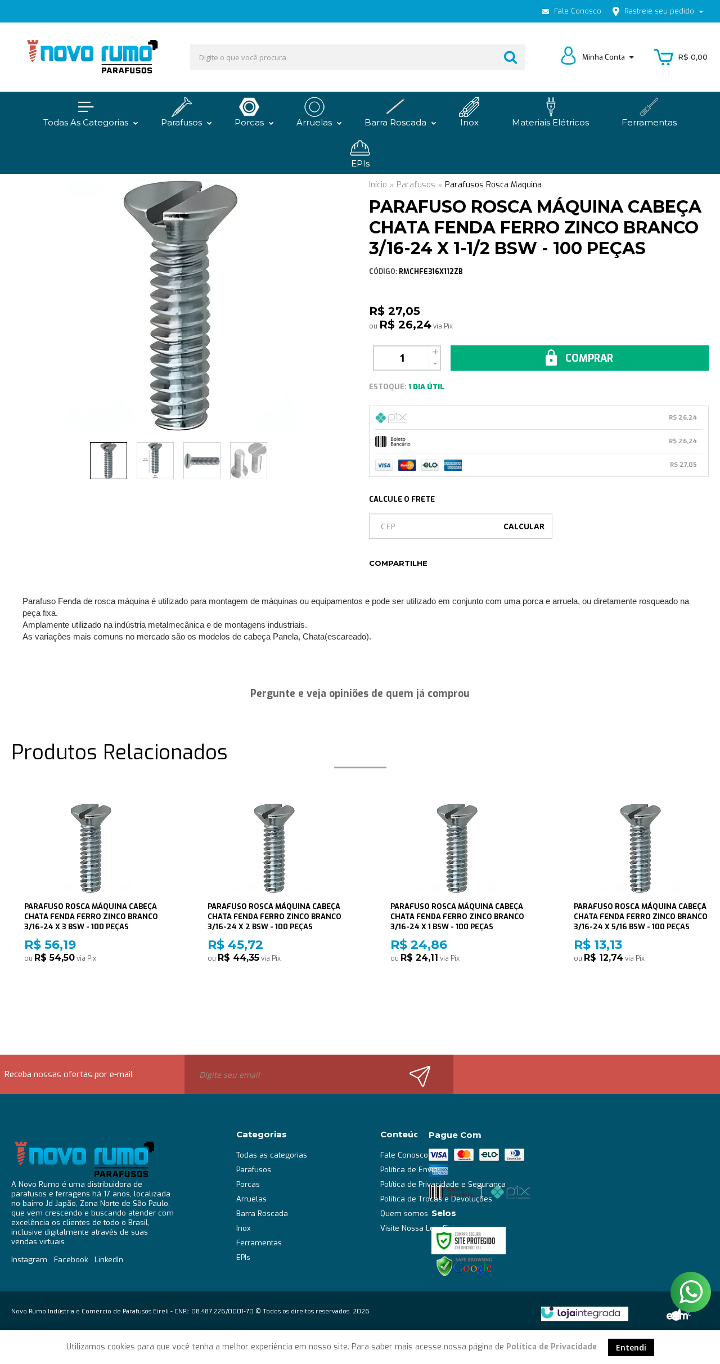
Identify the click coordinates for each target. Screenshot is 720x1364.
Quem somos (404, 1213)
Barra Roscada (262, 1213)
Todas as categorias (271, 1155)
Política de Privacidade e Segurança (443, 1184)
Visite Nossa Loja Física (421, 1228)
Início (378, 184)
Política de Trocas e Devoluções (436, 1199)
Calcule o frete (402, 499)
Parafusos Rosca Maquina (493, 184)
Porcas (248, 1184)
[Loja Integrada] (580, 1312)
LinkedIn (108, 1259)
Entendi (631, 1347)
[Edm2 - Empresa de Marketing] (677, 1313)
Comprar (587, 358)
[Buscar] (510, 57)
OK (524, 526)
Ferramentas (259, 1243)
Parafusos (416, 184)
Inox (243, 1228)
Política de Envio (409, 1169)
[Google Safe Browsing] (464, 1266)
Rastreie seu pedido (659, 11)
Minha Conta (604, 57)
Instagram (29, 1259)
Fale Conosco (576, 11)
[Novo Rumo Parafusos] (91, 57)
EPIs (243, 1257)
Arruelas (251, 1199)
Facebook (71, 1259)
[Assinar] (426, 1074)
